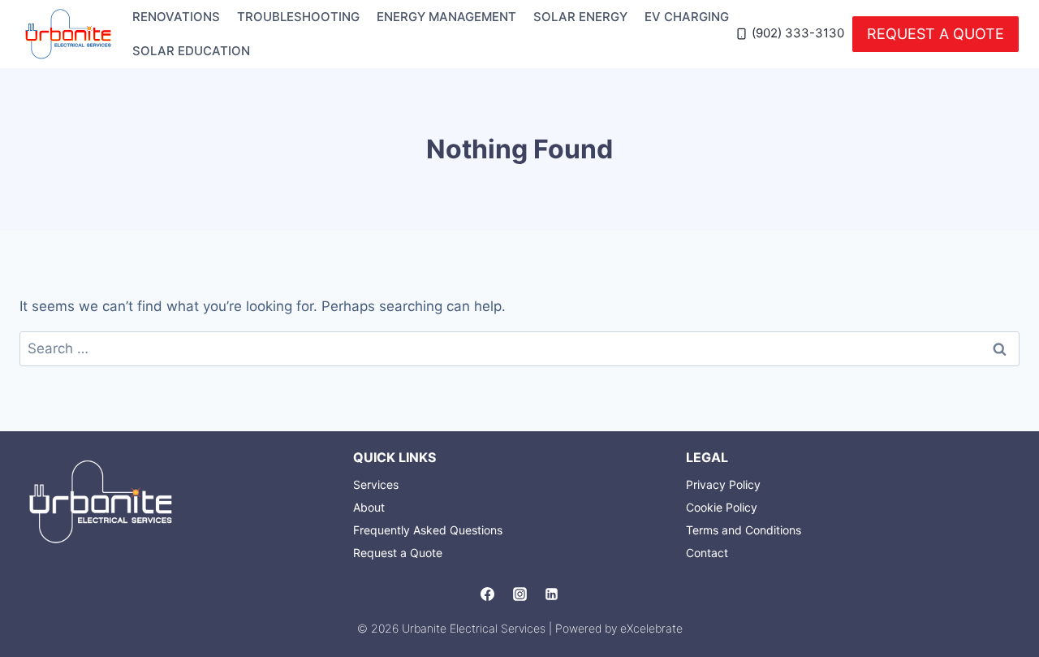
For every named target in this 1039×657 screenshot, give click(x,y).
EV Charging (687, 16)
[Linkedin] (551, 594)
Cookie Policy (721, 507)
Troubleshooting (298, 16)
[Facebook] (488, 594)
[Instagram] (519, 594)
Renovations (176, 16)
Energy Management (446, 16)
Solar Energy (580, 16)
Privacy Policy (723, 484)
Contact (707, 553)
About (369, 507)
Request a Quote (935, 33)
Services (376, 484)
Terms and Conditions (743, 530)
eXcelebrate (651, 628)
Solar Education (191, 50)
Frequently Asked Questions (427, 530)
